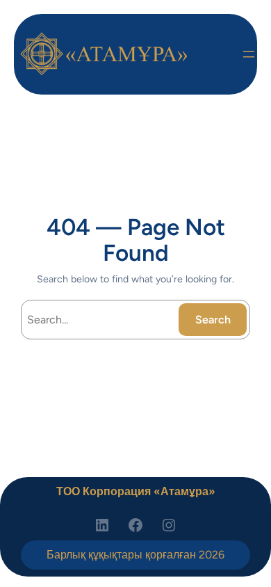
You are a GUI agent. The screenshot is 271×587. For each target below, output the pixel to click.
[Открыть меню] (248, 54)
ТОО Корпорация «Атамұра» (135, 491)
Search (213, 319)
